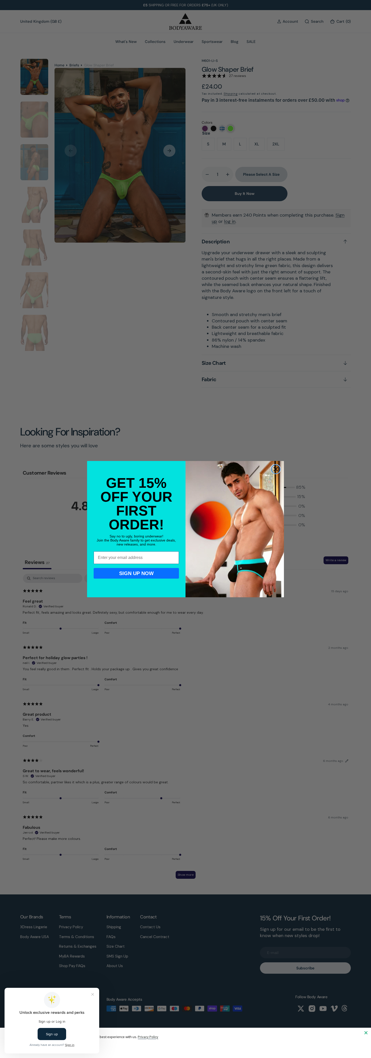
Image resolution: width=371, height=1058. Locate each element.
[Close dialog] (275, 469)
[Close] (365, 1032)
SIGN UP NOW (136, 573)
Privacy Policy (148, 1037)
